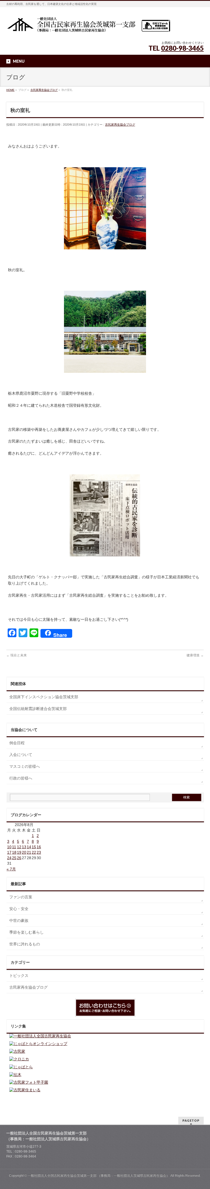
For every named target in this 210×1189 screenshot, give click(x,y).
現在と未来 (16, 655)
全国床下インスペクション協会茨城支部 (43, 697)
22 (34, 852)
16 (39, 847)
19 (19, 852)
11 (14, 847)
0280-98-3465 (182, 48)
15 (34, 847)
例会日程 (17, 743)
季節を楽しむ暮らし (26, 932)
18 (14, 852)
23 (39, 852)
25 (14, 858)
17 (9, 852)
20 (24, 852)
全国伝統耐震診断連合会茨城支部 (38, 708)
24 (9, 858)
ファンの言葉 (20, 897)
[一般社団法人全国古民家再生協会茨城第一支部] (88, 26)
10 (9, 847)
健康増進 (195, 655)
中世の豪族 (18, 920)
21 (29, 852)
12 (19, 847)
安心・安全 (18, 909)
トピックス (18, 975)
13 (24, 847)
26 (19, 858)
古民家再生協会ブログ (120, 124)
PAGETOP (191, 1120)
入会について (20, 754)
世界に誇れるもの (24, 944)
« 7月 (11, 869)
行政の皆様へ (20, 778)
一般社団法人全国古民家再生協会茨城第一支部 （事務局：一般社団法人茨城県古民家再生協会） (99, 1176)
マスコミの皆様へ (24, 766)
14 (29, 847)
